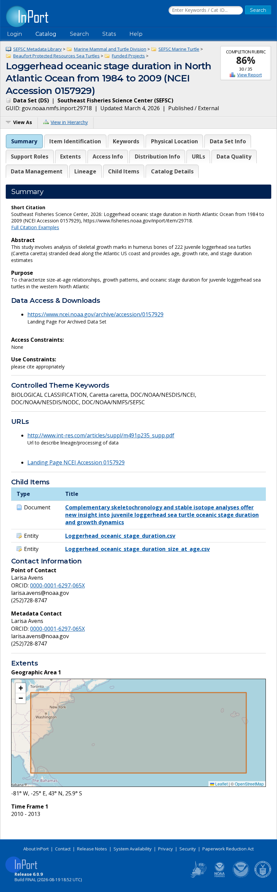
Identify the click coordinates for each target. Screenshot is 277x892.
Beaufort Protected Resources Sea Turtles (56, 56)
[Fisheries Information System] (198, 876)
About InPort (36, 849)
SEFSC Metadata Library (37, 49)
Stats (109, 34)
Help (136, 34)
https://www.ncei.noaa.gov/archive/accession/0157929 (95, 314)
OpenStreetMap (249, 784)
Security (187, 849)
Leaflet (221, 784)
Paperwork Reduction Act (228, 849)
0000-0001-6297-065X (57, 585)
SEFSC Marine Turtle (178, 49)
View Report (249, 75)
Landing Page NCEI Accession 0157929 (76, 462)
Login (14, 34)
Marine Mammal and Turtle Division (110, 49)
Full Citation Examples (35, 227)
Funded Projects (128, 56)
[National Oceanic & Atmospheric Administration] (241, 876)
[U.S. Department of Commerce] (263, 876)
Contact (63, 849)
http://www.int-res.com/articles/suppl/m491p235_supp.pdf (100, 435)
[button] (21, 688)
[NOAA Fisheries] (219, 876)
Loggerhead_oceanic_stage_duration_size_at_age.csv (137, 549)
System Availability (133, 849)
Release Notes (92, 849)
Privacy (165, 849)
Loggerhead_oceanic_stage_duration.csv (120, 535)
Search (79, 34)
